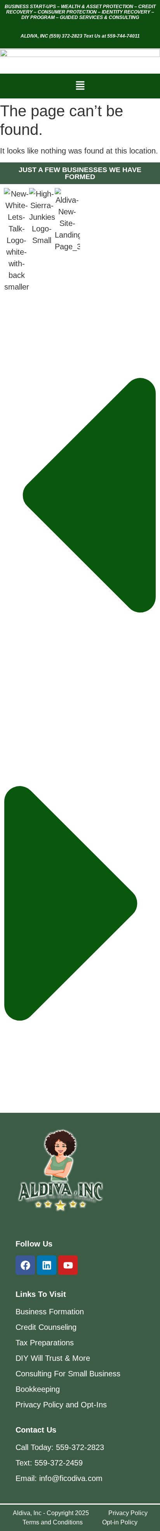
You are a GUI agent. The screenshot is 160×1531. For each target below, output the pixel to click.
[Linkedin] (46, 1265)
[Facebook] (25, 1265)
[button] (80, 86)
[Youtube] (68, 1265)
